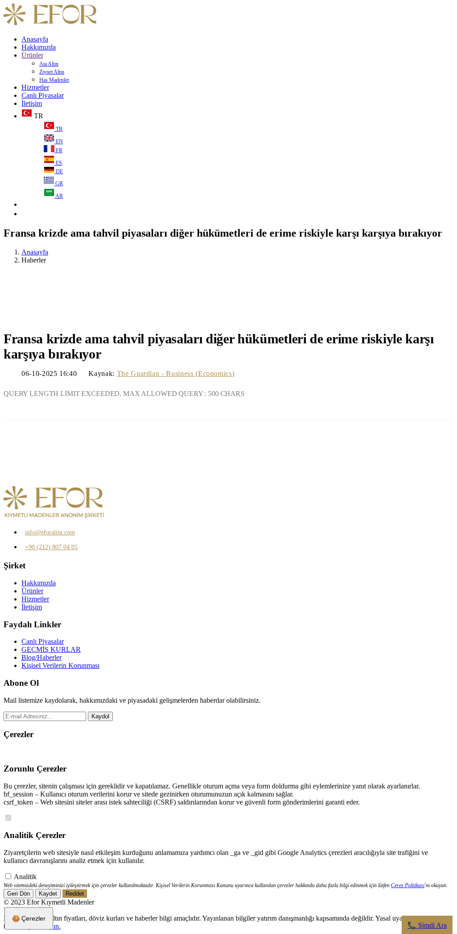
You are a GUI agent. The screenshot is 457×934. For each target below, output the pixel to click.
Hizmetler (35, 87)
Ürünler (32, 55)
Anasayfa (34, 39)
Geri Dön (18, 893)
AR (58, 196)
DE (58, 171)
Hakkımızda (38, 47)
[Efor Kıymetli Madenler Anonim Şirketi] (51, 24)
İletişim (31, 103)
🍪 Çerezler (29, 918)
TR (58, 129)
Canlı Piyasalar (42, 95)
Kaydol (100, 716)
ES (58, 163)
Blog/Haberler (41, 657)
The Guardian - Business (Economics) (176, 373)
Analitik (25, 876)
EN (58, 141)
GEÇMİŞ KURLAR (51, 649)
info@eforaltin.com (50, 532)
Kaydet (48, 893)
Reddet (75, 893)
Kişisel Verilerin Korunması (60, 665)
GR (58, 183)
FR (58, 150)
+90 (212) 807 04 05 (51, 547)
